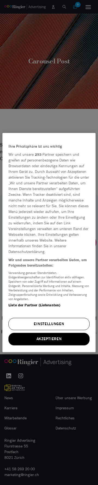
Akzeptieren (49, 339)
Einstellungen (49, 324)
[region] (49, 242)
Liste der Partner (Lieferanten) (34, 305)
